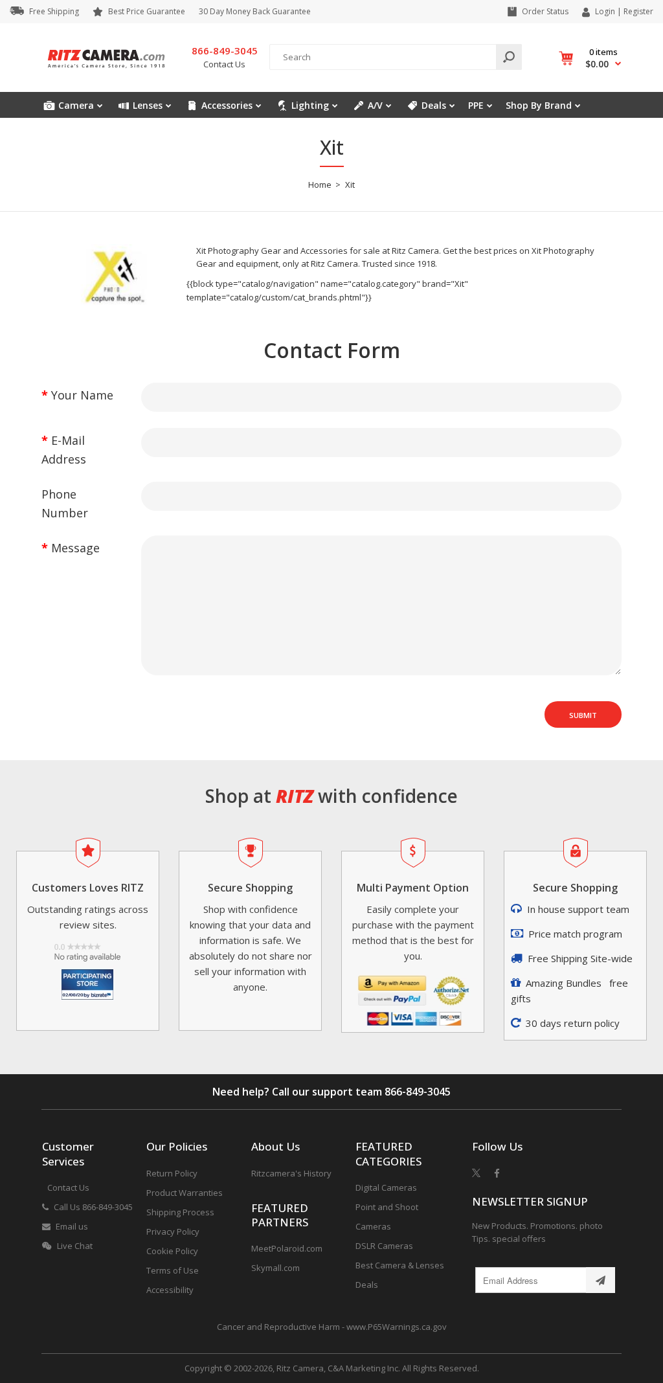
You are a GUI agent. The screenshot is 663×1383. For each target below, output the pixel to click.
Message (75, 548)
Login (605, 11)
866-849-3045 (418, 1092)
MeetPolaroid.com (286, 1248)
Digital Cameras (386, 1187)
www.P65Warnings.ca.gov (396, 1326)
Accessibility (170, 1290)
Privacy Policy (172, 1231)
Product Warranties (184, 1192)
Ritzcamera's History (291, 1173)
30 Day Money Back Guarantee (255, 11)
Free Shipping (54, 11)
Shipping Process (180, 1212)
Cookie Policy (172, 1251)
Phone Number (64, 503)
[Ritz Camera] (106, 72)
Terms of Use (172, 1270)
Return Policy (171, 1173)
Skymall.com (275, 1268)
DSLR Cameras (384, 1246)
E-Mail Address (63, 450)
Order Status (545, 11)
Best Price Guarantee (146, 11)
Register (638, 11)
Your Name (82, 395)
